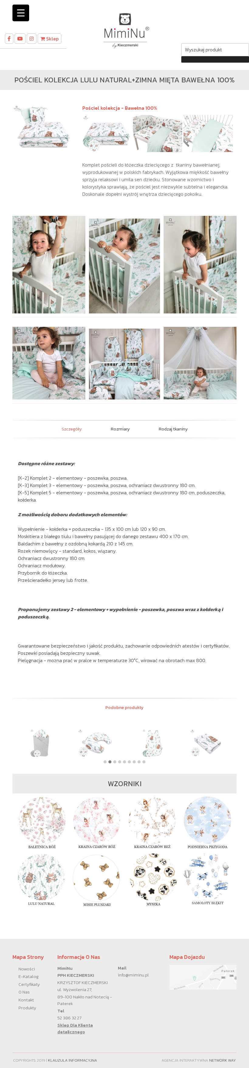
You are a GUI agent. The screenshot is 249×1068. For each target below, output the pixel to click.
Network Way (222, 1060)
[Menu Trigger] (20, 13)
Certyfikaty (29, 984)
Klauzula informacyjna (72, 1060)
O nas (24, 992)
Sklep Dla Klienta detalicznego (75, 1028)
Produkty (27, 1007)
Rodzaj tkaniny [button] (173, 429)
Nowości (27, 969)
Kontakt (26, 1000)
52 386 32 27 (69, 1017)
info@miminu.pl (133, 975)
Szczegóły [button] (72, 429)
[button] (105, 762)
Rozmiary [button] (120, 429)
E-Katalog (29, 976)
